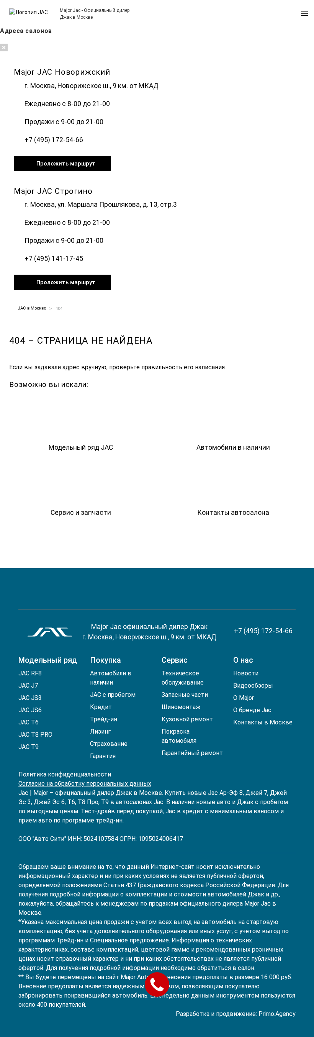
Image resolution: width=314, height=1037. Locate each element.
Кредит (101, 707)
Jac (23, 792)
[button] (304, 14)
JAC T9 (28, 746)
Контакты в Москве (263, 722)
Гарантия (103, 756)
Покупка (105, 660)
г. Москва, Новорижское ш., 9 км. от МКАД (92, 86)
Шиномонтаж (181, 707)
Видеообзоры (253, 685)
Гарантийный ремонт (192, 753)
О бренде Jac (252, 710)
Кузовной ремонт (187, 719)
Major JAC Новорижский (62, 72)
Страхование (109, 743)
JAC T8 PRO (35, 734)
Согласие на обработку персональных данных (84, 783)
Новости (245, 673)
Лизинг (100, 731)
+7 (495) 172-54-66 (54, 140)
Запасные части (185, 694)
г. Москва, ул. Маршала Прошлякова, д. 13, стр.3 (101, 204)
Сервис (175, 660)
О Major (243, 697)
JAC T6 (28, 722)
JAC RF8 (30, 673)
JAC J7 (28, 685)
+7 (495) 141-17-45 (54, 258)
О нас (243, 660)
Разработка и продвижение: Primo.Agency (236, 1013)
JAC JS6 (30, 710)
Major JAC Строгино (53, 191)
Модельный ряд (47, 660)
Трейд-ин (103, 719)
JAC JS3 (30, 697)
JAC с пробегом (113, 694)
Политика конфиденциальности (64, 774)
